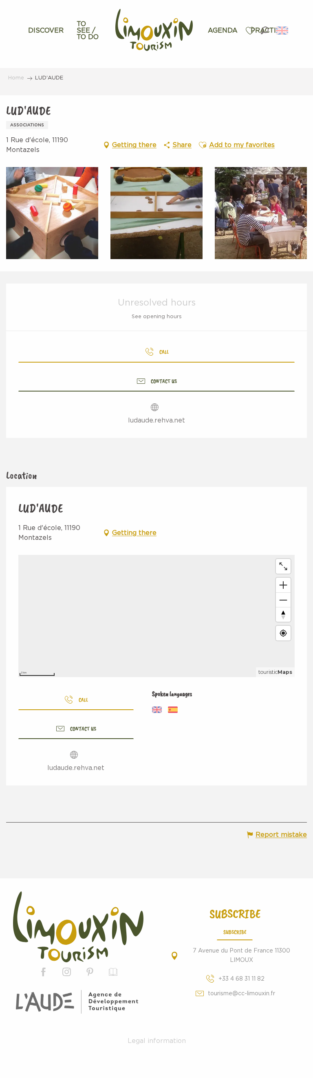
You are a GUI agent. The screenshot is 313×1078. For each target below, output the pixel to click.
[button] (265, 30)
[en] (282, 30)
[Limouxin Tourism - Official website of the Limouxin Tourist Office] (78, 926)
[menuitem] (46, 30)
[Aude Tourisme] (78, 1002)
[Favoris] (251, 31)
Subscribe (235, 931)
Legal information (157, 1041)
